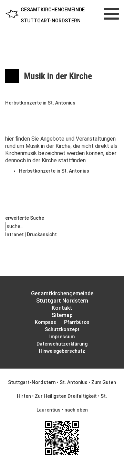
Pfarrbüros (77, 322)
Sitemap (62, 315)
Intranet (14, 234)
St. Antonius (73, 382)
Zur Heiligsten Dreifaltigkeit (66, 396)
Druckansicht (42, 234)
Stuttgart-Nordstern (32, 382)
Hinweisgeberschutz (62, 351)
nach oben (76, 410)
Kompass (45, 322)
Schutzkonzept (62, 329)
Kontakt (62, 308)
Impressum (62, 336)
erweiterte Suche (24, 218)
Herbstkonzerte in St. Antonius (40, 103)
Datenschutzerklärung (62, 344)
